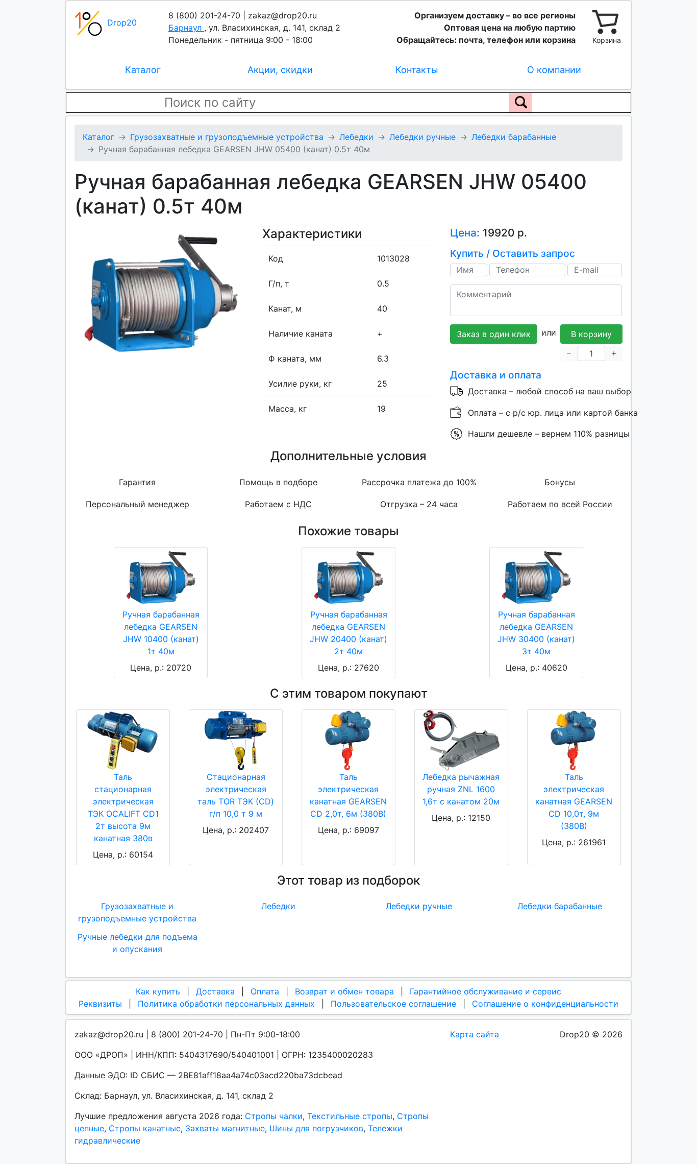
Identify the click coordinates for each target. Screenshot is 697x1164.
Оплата (265, 991)
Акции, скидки (280, 69)
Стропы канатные (145, 1128)
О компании (554, 69)
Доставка (215, 991)
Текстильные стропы (349, 1116)
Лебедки (278, 906)
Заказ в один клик (494, 334)
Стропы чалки (274, 1116)
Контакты (416, 69)
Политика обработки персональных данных (226, 1004)
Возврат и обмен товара (344, 991)
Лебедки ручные (419, 906)
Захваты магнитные (225, 1128)
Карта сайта (474, 1034)
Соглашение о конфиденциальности (545, 1004)
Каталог (143, 69)
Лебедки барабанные (559, 906)
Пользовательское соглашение (393, 1004)
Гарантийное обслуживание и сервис (485, 991)
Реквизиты (100, 1004)
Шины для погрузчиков (316, 1128)
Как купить (158, 991)
